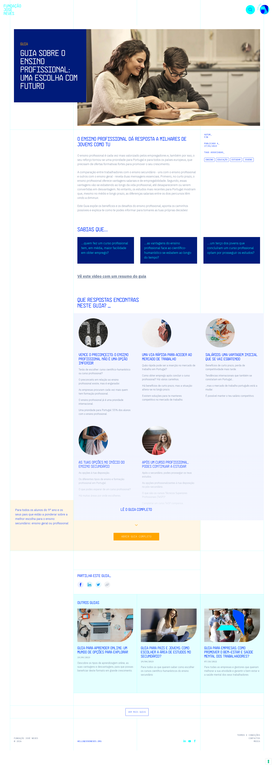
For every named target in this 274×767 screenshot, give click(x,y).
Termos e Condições (248, 735)
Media (257, 741)
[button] (263, 9)
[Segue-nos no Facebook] (195, 741)
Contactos (254, 738)
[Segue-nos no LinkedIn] (184, 741)
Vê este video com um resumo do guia (111, 276)
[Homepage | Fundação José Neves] (12, 9)
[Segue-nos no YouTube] (190, 741)
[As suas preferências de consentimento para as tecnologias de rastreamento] (268, 761)
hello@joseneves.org (89, 741)
